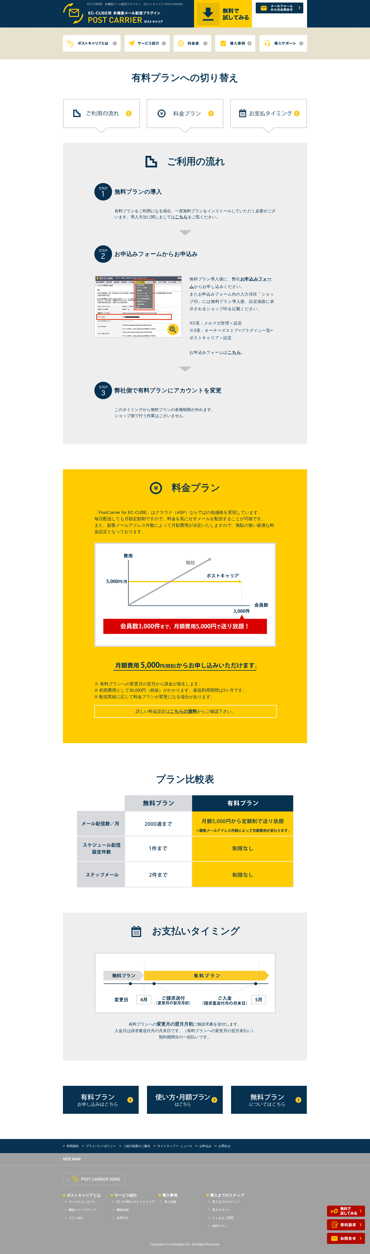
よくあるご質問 (222, 1218)
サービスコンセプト (82, 1202)
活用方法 (123, 1218)
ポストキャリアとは (84, 1195)
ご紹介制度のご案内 (136, 1146)
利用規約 (73, 1146)
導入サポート (221, 1210)
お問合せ (224, 1146)
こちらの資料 (183, 711)
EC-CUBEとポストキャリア (136, 1202)
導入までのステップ (227, 1195)
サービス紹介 (126, 1195)
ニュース (186, 1146)
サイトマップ (166, 1146)
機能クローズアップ (82, 1210)
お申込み (205, 1146)
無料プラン (219, 1226)
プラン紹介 (76, 1218)
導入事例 (169, 1195)
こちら (181, 217)
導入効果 (170, 1202)
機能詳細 (123, 1210)
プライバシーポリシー (101, 1146)
